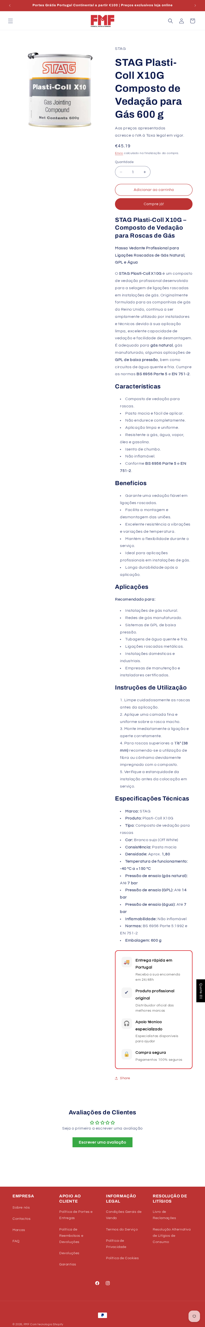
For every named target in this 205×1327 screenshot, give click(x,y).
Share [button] (125, 1078)
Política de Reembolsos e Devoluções (71, 1236)
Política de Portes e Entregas (76, 1215)
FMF (27, 1324)
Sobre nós (21, 1207)
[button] (10, 20)
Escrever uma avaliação (102, 1142)
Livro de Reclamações (164, 1215)
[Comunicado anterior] (9, 5)
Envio (119, 153)
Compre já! (154, 204)
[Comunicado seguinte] (195, 5)
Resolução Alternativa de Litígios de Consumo (172, 1236)
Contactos (21, 1219)
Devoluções (69, 1253)
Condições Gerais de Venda (124, 1215)
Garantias (67, 1264)
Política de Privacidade (116, 1244)
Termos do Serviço (122, 1229)
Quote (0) (200, 990)
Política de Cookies (122, 1258)
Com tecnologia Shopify (46, 1324)
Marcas (18, 1230)
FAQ (16, 1241)
